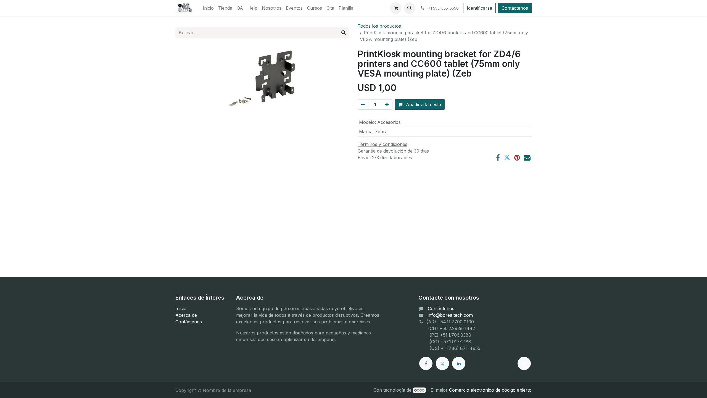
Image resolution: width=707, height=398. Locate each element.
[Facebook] (498, 157)
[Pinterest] (517, 157)
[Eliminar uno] (363, 104)
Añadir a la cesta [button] (423, 104)
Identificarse (479, 8)
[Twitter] (507, 157)
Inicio (180, 308)
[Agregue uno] (387, 104)
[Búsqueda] (343, 32)
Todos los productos (379, 26)
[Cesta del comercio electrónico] (396, 8)
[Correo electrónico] (527, 157)
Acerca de (186, 315)
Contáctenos (515, 8)
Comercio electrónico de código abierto (490, 390)
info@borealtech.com (450, 315)
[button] (409, 8)
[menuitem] (208, 8)
